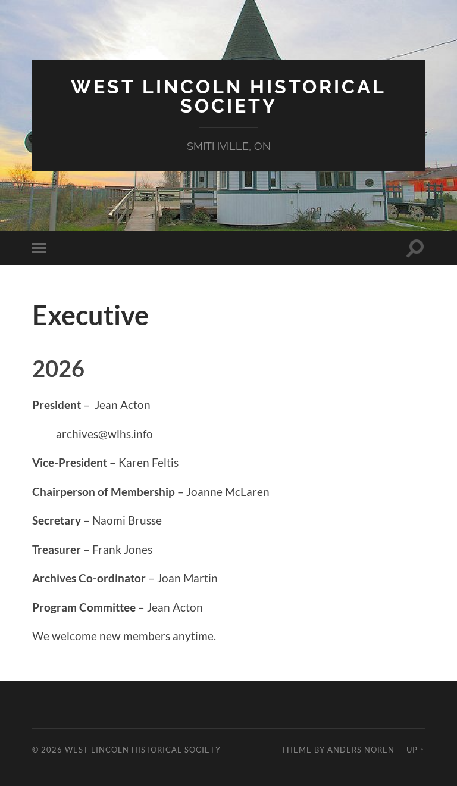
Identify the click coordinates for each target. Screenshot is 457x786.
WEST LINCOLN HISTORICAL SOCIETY (228, 96)
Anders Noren (361, 749)
